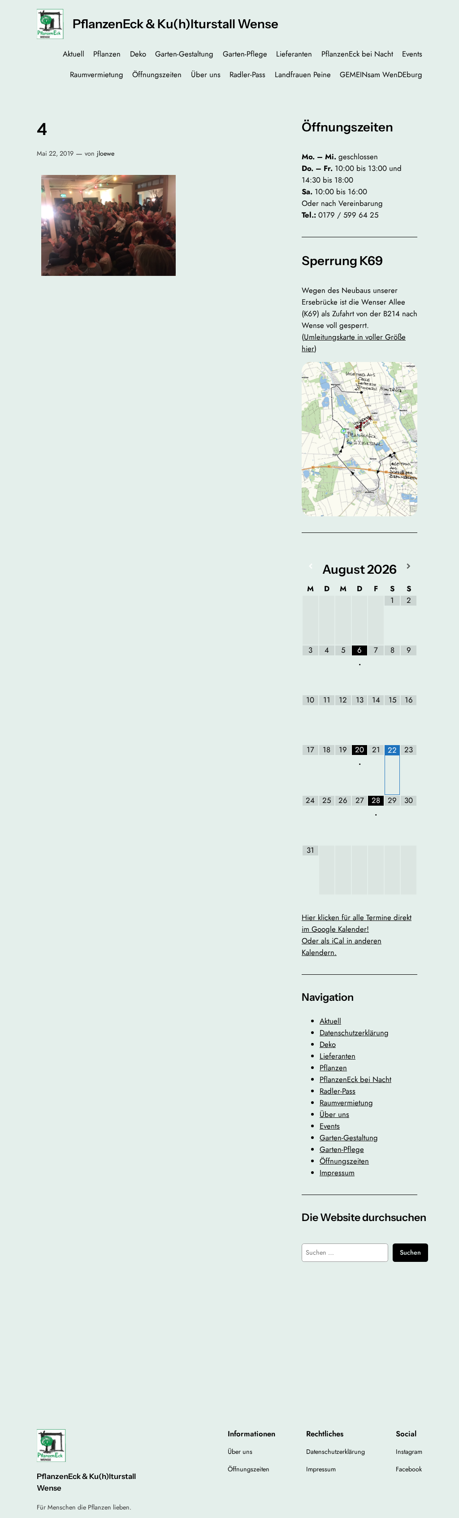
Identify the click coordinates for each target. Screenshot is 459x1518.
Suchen (410, 1252)
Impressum (337, 1172)
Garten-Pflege (342, 1149)
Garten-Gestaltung (349, 1137)
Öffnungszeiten (344, 1161)
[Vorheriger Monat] (310, 566)
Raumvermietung (346, 1102)
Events (330, 1126)
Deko (328, 1044)
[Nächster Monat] (408, 566)
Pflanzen (333, 1067)
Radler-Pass (337, 1091)
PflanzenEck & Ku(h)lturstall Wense (175, 23)
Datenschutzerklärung (354, 1032)
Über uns (334, 1114)
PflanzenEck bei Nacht (355, 1079)
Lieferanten (337, 1056)
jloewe (105, 153)
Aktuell (330, 1021)
